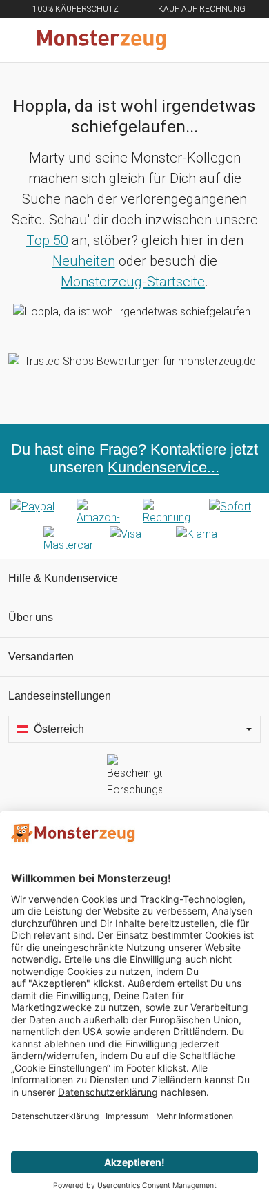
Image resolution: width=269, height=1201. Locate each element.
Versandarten (41, 656)
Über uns (30, 617)
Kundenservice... (163, 467)
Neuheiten (83, 261)
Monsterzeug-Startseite (133, 281)
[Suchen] (184, 40)
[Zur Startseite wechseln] (101, 39)
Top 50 (47, 240)
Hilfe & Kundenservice (63, 578)
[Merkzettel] (213, 40)
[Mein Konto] (242, 40)
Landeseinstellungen (59, 696)
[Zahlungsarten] (134, 526)
